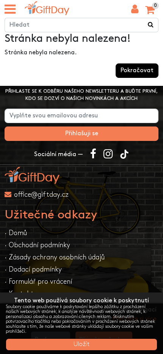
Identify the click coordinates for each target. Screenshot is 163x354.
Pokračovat (137, 70)
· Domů (16, 233)
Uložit (81, 344)
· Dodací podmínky (33, 269)
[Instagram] (108, 155)
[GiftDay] (81, 175)
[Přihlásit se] (134, 11)
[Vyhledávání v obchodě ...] (150, 25)
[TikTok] (124, 155)
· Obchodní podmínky (37, 245)
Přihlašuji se (81, 133)
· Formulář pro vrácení (38, 281)
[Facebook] (93, 155)
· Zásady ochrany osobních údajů (55, 257)
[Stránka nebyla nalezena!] (47, 8)
